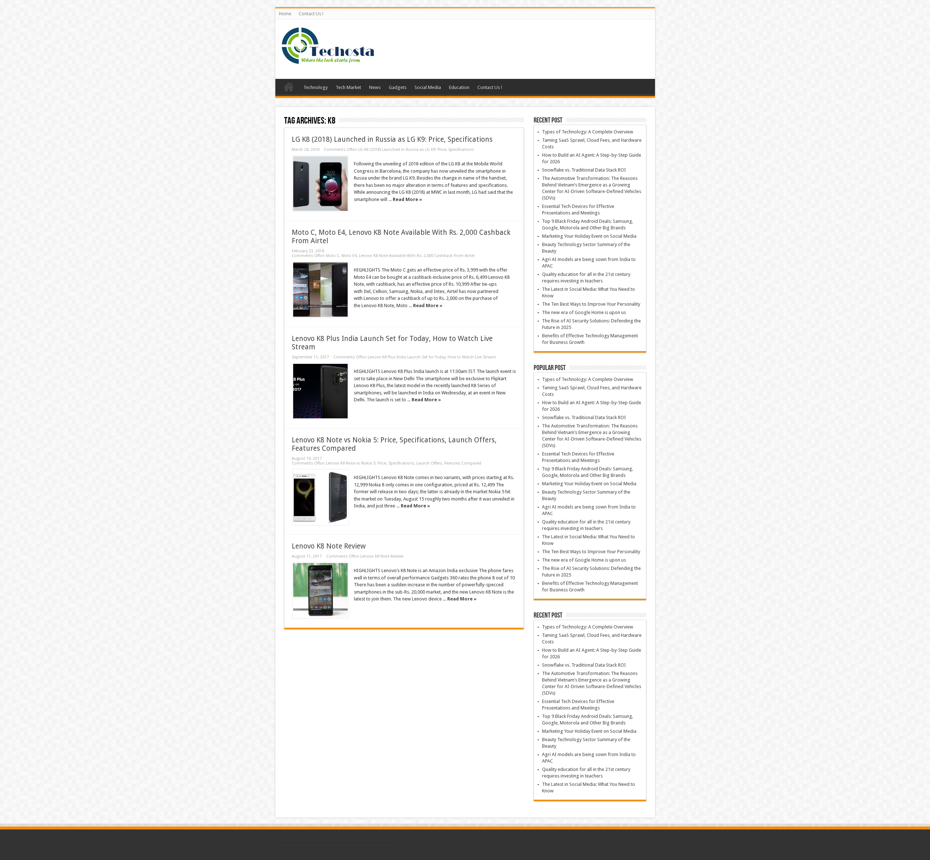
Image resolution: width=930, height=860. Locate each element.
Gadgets (398, 87)
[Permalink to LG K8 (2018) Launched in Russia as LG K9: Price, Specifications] (320, 183)
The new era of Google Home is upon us (584, 312)
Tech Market (348, 87)
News (375, 87)
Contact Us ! (311, 13)
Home (285, 13)
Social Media (428, 87)
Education (459, 87)
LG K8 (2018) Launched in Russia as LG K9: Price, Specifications (392, 139)
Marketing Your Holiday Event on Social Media (589, 236)
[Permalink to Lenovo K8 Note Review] (320, 590)
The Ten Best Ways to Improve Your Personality (591, 304)
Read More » (407, 199)
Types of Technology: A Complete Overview (587, 131)
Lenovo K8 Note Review (329, 546)
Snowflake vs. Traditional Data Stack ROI (584, 170)
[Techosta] (328, 60)
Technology (315, 87)
